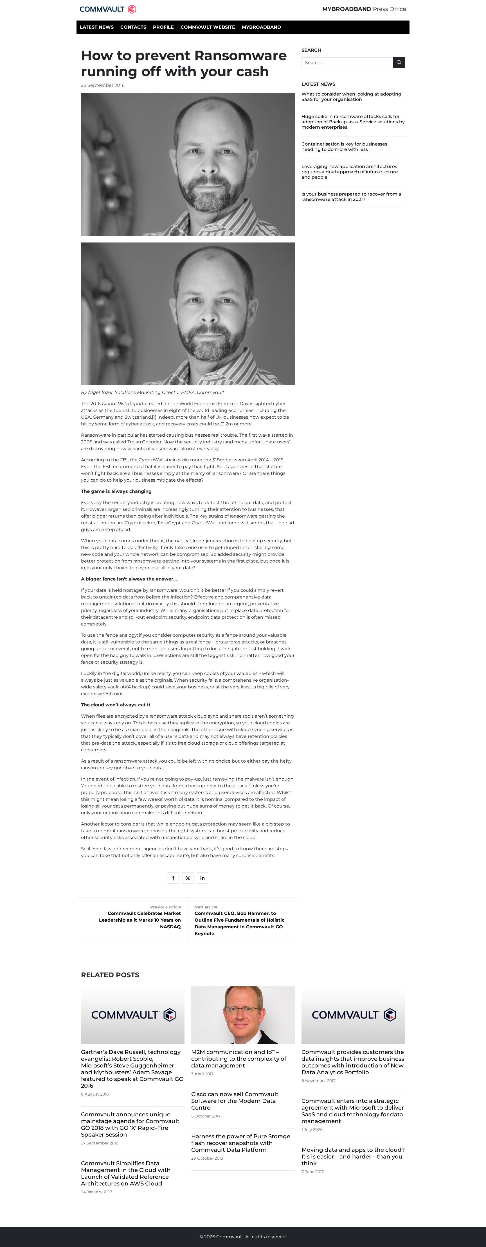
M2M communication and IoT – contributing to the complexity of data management (238, 1059)
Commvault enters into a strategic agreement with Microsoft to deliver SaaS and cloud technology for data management (353, 1111)
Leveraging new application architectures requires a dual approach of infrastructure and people (350, 172)
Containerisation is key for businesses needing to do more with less (344, 146)
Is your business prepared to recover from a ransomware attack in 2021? (351, 196)
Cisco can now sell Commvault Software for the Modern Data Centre (234, 1101)
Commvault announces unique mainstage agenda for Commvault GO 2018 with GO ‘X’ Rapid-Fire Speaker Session (130, 1124)
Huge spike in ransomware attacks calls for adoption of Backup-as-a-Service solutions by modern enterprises (353, 122)
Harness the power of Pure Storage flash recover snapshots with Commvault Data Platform (240, 1143)
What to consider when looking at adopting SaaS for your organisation (351, 96)
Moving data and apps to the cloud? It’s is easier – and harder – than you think (353, 1156)
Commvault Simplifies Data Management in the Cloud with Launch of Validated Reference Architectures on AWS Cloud (126, 1173)
